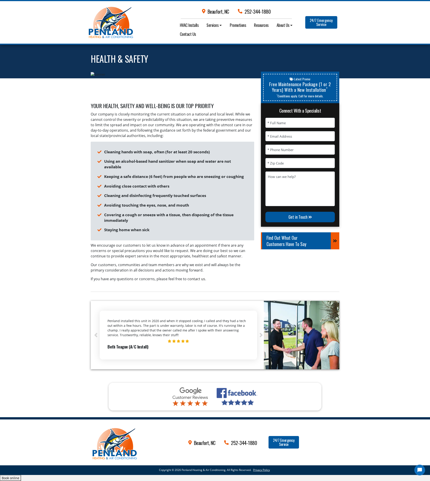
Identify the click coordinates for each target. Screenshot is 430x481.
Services (212, 25)
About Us (283, 25)
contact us (196, 278)
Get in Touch (298, 217)
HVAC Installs (189, 25)
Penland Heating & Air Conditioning (204, 470)
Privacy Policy (261, 470)
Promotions (238, 25)
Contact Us (188, 34)
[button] (96, 335)
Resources (261, 25)
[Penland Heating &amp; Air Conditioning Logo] (114, 441)
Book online (10, 478)
